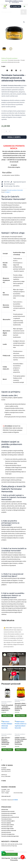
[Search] (24, 12)
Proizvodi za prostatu (6, 832)
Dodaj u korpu (14, 137)
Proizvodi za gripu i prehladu (7, 824)
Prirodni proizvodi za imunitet (7, 811)
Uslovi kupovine (6, 858)
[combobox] (10, 12)
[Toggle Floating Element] (23, 857)
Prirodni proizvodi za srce (6, 815)
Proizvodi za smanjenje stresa (7, 834)
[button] (24, 6)
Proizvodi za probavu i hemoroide (15, 190)
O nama (3, 780)
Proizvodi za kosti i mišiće (7, 826)
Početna (3, 58)
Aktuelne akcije (4, 809)
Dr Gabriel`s (8, 192)
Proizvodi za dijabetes (6, 822)
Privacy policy (14, 860)
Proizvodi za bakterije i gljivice (8, 821)
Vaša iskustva (7, 620)
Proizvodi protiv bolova (6, 819)
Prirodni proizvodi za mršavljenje (8, 813)
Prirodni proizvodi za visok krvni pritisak (10, 817)
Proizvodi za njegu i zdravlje (7, 828)
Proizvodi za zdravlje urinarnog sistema (10, 836)
